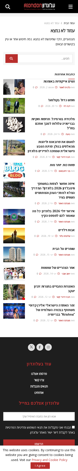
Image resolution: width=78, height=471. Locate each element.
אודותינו (39, 392)
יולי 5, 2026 (48, 170)
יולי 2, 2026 (48, 203)
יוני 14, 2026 (50, 273)
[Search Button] (7, 6)
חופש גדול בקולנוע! (61, 100)
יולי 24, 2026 (54, 134)
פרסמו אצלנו (39, 374)
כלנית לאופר (64, 87)
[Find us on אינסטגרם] (48, 347)
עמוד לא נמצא (51, 23)
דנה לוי (66, 106)
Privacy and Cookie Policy (49, 460)
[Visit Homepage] (39, 6)
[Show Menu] (70, 6)
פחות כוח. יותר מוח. (62, 165)
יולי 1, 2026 (48, 221)
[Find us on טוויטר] (31, 347)
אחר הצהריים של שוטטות (58, 267)
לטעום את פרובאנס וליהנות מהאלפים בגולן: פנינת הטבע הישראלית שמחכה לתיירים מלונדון (51, 146)
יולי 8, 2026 (46, 156)
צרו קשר (39, 380)
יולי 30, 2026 (52, 106)
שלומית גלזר (64, 235)
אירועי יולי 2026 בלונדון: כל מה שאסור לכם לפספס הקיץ (53, 213)
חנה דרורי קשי (63, 156)
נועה (68, 134)
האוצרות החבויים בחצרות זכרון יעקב (54, 288)
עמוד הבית (69, 23)
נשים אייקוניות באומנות (59, 81)
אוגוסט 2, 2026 (47, 87)
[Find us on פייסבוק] (39, 347)
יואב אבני (66, 273)
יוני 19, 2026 (48, 235)
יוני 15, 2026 (47, 254)
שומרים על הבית (63, 248)
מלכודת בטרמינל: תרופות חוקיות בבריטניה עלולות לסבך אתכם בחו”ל (53, 124)
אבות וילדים (66, 230)
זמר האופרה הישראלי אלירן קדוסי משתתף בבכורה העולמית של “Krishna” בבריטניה (52, 310)
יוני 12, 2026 (45, 296)
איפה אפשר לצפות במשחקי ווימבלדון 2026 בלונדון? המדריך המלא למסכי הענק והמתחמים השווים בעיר (53, 190)
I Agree (40, 466)
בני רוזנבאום (64, 170)
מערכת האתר (64, 203)
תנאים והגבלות (39, 386)
